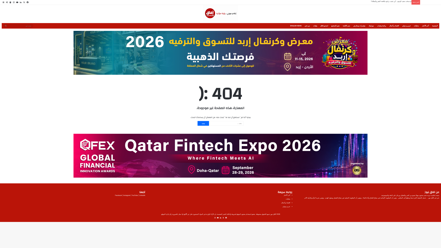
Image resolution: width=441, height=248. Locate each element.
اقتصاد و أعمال (394, 26)
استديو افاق (324, 26)
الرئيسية (435, 26)
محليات (416, 26)
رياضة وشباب (381, 26)
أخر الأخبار (425, 26)
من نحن (307, 26)
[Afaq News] (220, 13)
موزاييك (371, 26)
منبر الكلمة (346, 26)
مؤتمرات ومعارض (359, 26)
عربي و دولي (406, 26)
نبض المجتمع (335, 26)
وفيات (315, 26)
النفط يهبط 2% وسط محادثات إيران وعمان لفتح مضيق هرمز (392, 1)
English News (295, 26)
